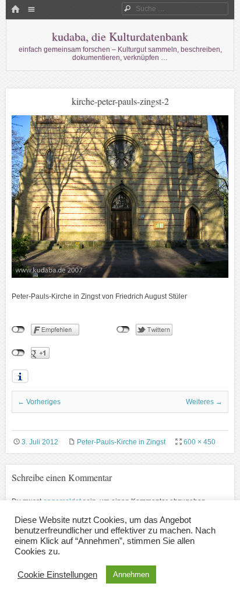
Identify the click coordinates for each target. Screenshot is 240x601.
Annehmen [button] (131, 574)
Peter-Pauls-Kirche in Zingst (121, 442)
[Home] (15, 10)
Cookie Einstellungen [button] (57, 574)
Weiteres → (204, 402)
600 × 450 (199, 442)
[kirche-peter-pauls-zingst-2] (120, 275)
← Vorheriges (39, 402)
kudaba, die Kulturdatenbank (120, 36)
